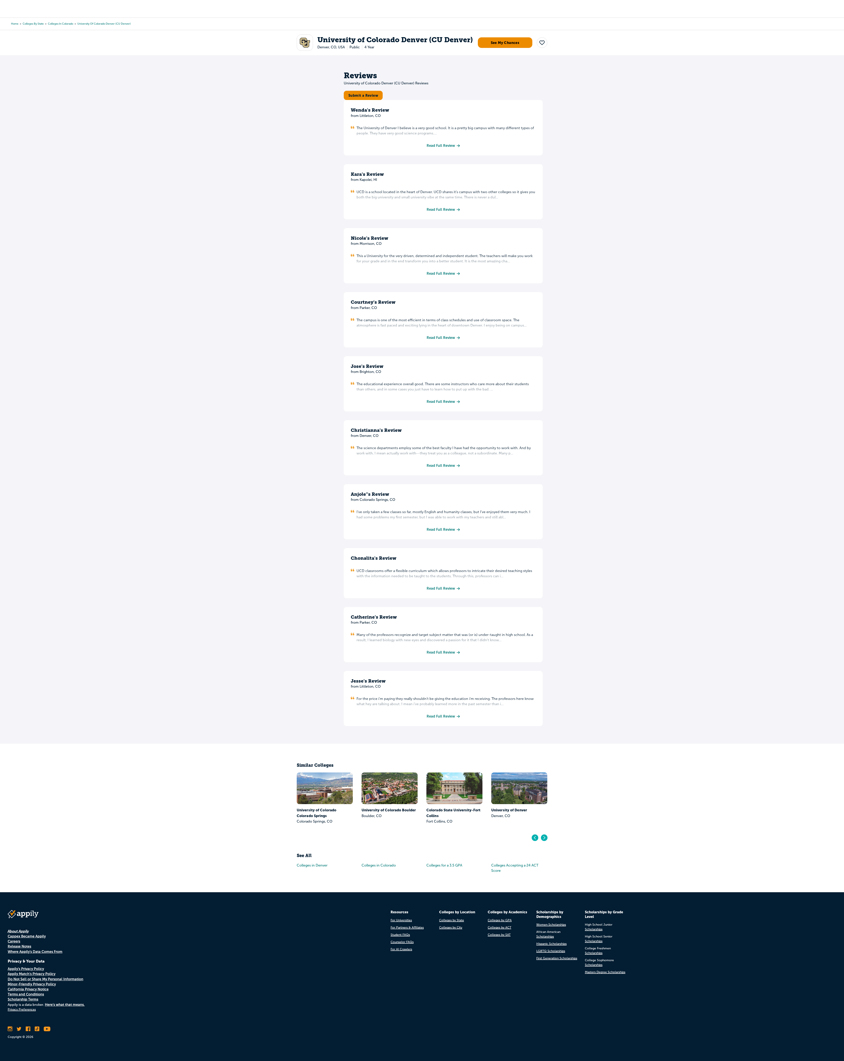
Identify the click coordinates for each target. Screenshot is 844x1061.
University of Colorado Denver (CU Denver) (104, 23)
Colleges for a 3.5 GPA (444, 865)
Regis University (440, 810)
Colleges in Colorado (60, 23)
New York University (509, 810)
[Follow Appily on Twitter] (19, 1029)
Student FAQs (400, 934)
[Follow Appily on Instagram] (10, 1029)
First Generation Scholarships (556, 958)
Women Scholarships (551, 924)
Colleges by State (33, 23)
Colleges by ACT (499, 927)
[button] (542, 42)
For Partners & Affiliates (407, 927)
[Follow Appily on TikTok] (37, 1029)
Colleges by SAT (499, 934)
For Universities (401, 920)
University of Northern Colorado (381, 813)
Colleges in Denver (312, 865)
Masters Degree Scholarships (605, 972)
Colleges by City (450, 927)
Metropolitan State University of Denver (323, 813)
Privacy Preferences (22, 1009)
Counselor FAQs (402, 942)
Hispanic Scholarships (551, 943)
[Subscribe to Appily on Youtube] (47, 1029)
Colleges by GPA (500, 920)
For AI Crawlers (401, 949)
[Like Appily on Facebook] (28, 1029)
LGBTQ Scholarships (550, 951)
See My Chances (505, 43)
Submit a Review (363, 95)
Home (14, 23)
